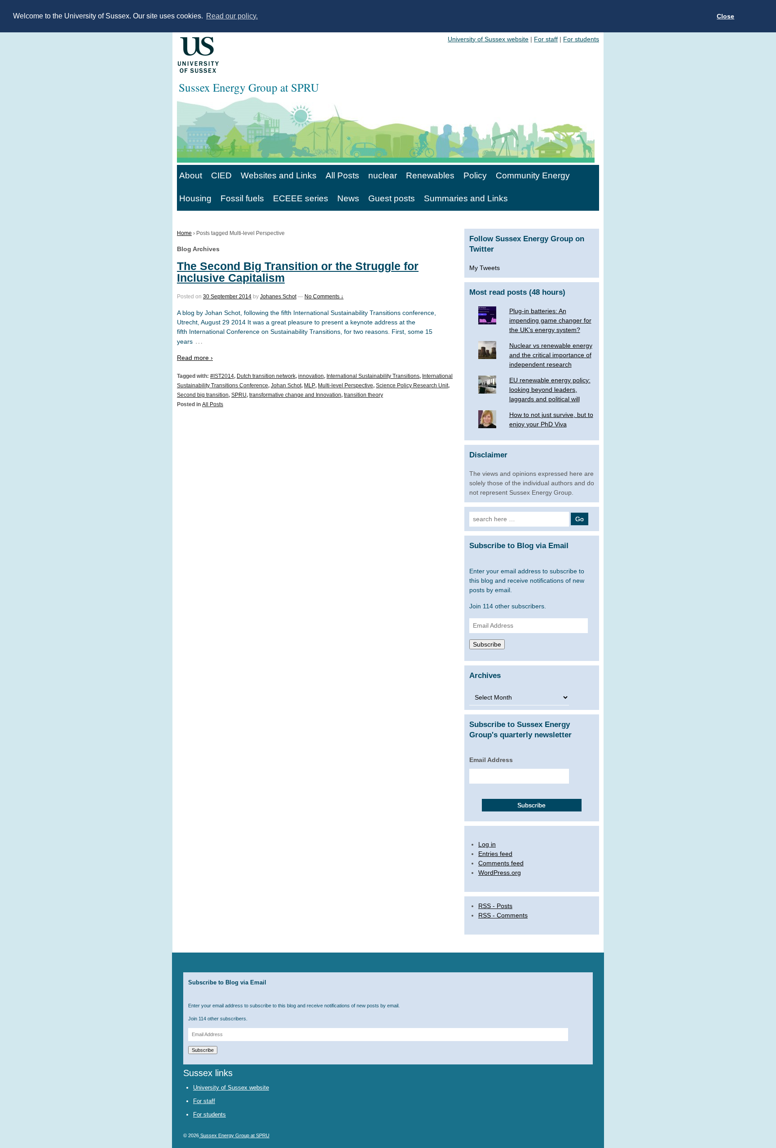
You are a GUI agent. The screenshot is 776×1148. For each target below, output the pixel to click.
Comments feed (501, 863)
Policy (475, 175)
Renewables (430, 175)
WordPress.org (499, 872)
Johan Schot (286, 385)
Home (184, 233)
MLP (309, 385)
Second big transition (203, 395)
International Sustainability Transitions (372, 376)
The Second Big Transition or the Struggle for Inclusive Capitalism (298, 272)
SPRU (239, 395)
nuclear (382, 175)
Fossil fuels (242, 198)
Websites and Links (279, 175)
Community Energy (533, 175)
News (348, 198)
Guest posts (391, 198)
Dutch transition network (266, 376)
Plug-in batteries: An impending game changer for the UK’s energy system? (550, 320)
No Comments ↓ (324, 296)
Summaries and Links (466, 198)
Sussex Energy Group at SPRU (234, 1135)
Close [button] (725, 16)
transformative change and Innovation (295, 395)
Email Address (491, 759)
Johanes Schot (278, 296)
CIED (221, 175)
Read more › (195, 357)
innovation (311, 376)
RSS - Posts (495, 905)
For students (581, 39)
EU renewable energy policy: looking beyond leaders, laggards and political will (550, 390)
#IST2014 (222, 376)
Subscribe (487, 644)
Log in (487, 844)
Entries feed (495, 853)
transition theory (363, 395)
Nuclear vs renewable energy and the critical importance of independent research (550, 355)
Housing (195, 198)
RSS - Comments (503, 915)
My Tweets (484, 267)
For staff (546, 39)
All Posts (342, 175)
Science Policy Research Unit (412, 385)
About (190, 175)
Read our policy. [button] (232, 16)
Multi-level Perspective (345, 385)
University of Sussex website (488, 39)
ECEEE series (300, 198)
